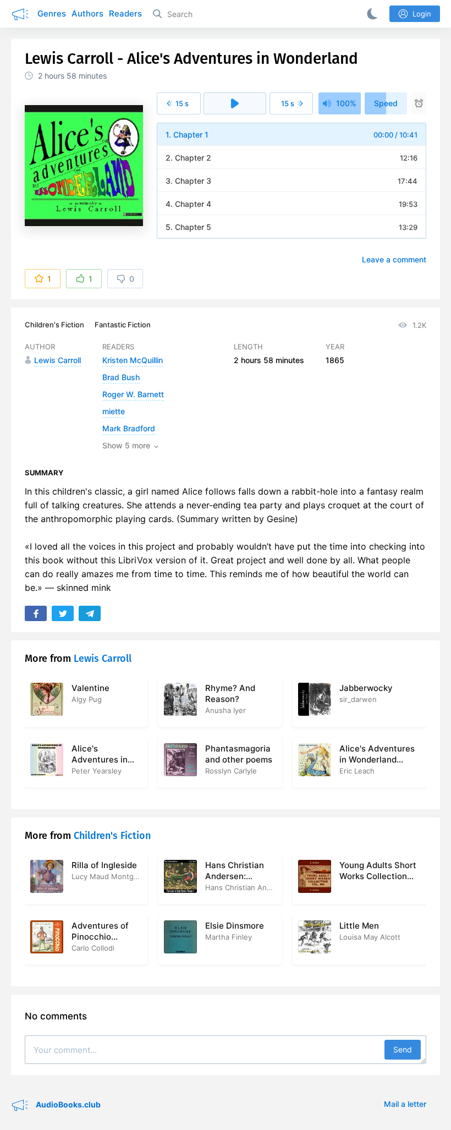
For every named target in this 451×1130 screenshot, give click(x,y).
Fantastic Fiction (123, 324)
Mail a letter (405, 1104)
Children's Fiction (54, 324)
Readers (125, 13)
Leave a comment (394, 259)
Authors (87, 13)
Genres (51, 13)
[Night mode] (370, 14)
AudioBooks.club (67, 1104)
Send (402, 1049)
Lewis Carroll (102, 658)
